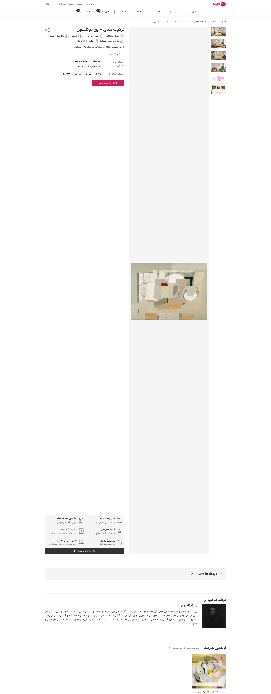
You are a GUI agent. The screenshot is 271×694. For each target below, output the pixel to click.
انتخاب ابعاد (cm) (115, 74)
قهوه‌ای (51, 36)
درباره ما (90, 4)
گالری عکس (104, 12)
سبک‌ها (173, 12)
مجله (79, 4)
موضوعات (123, 12)
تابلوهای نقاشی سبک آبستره (194, 21)
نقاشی (214, 21)
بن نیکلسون (189, 605)
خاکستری (60, 36)
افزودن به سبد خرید (108, 83)
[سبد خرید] (48, 4)
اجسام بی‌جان (92, 36)
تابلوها (223, 21)
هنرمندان (156, 12)
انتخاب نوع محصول (118, 63)
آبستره (116, 36)
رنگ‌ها (140, 12)
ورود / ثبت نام (66, 4)
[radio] (96, 61)
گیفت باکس (84, 12)
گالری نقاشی (191, 12)
